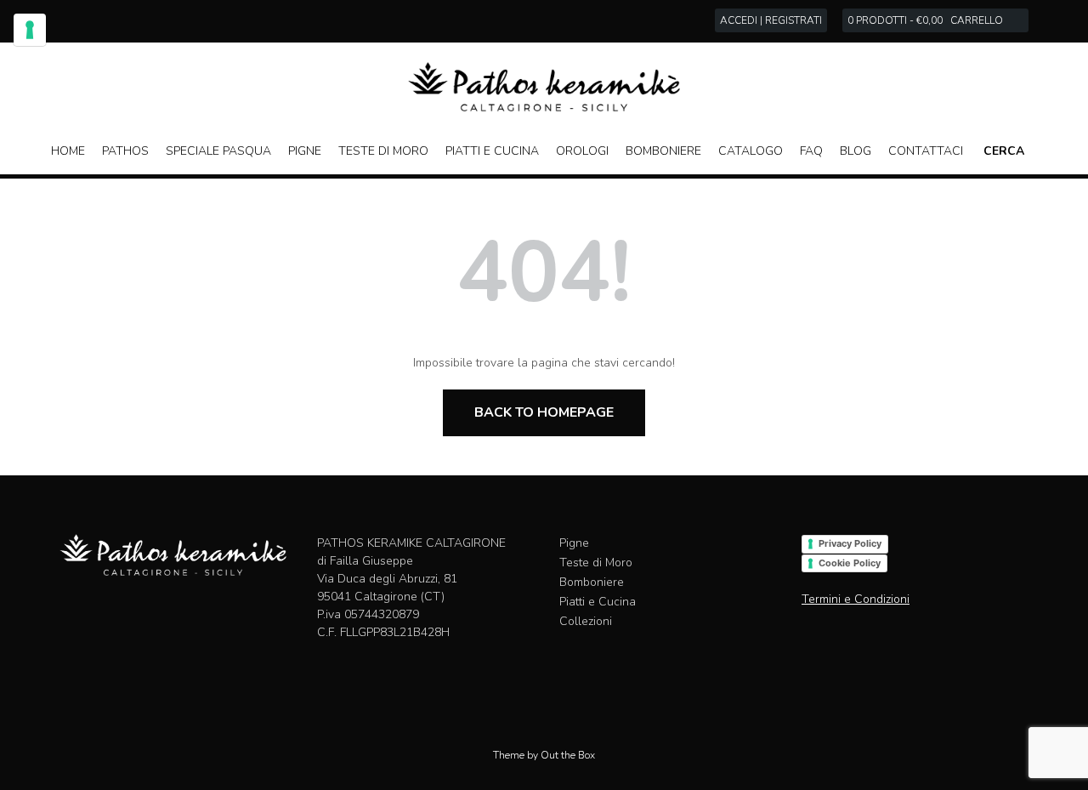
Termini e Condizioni (856, 599)
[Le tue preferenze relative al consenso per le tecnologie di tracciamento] (30, 30)
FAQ (811, 151)
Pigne (304, 151)
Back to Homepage (544, 412)
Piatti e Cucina (492, 151)
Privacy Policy (850, 543)
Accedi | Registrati (771, 20)
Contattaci (925, 151)
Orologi (582, 151)
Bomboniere (663, 151)
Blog (855, 151)
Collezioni (585, 621)
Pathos (125, 151)
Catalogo (750, 151)
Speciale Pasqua (218, 151)
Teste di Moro (383, 151)
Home (68, 151)
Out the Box (568, 755)
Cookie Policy (850, 563)
